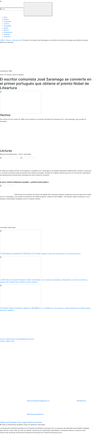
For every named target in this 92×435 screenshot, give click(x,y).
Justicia (6, 24)
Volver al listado (16, 339)
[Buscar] (38, 9)
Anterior (7, 341)
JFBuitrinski (81, 401)
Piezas (8, 40)
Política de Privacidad (8, 422)
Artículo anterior (5, 339)
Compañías (7, 26)
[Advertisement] (46, 57)
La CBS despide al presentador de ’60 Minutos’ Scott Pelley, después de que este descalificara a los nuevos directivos (40, 254)
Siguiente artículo (28, 339)
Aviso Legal (22, 422)
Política (6, 19)
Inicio (5, 17)
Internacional (8, 32)
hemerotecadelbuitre (38, 401)
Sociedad (7, 36)
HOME (2, 40)
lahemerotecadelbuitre (35, 414)
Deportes (7, 34)
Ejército (6, 30)
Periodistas (7, 21)
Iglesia (6, 28)
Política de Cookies (34, 422)
